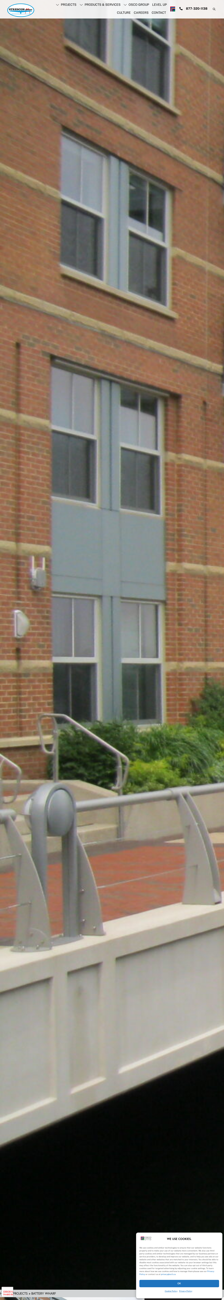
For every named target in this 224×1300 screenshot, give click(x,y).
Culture (124, 12)
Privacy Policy (185, 1291)
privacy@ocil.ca (168, 1274)
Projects (68, 4)
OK (179, 1283)
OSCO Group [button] (138, 4)
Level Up (159, 4)
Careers (141, 12)
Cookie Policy (171, 1291)
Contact (159, 12)
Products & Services (102, 4)
